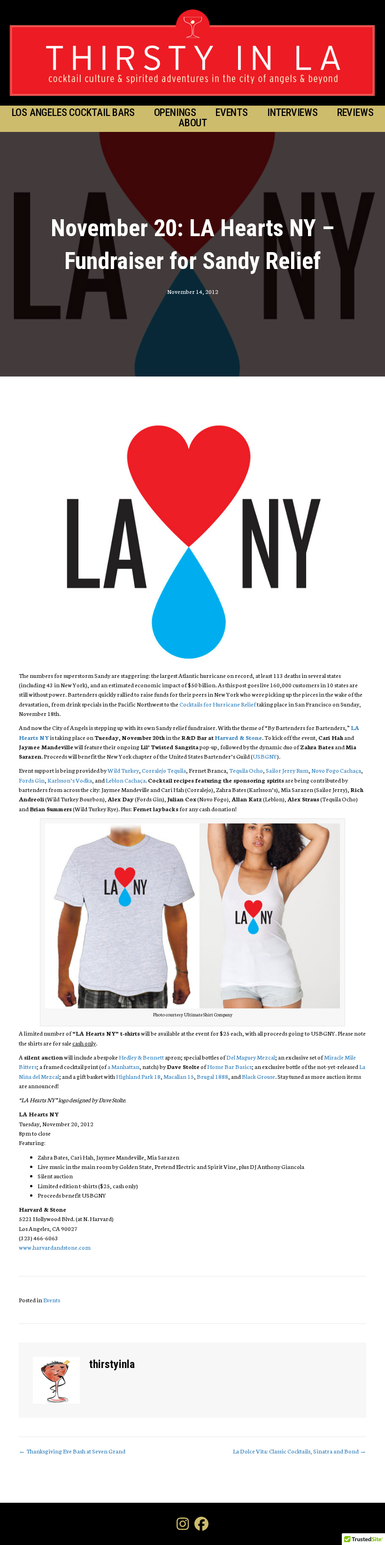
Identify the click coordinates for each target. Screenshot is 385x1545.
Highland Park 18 (138, 1076)
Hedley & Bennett (141, 1057)
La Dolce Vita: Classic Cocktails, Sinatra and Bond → (299, 1451)
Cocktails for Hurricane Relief (217, 704)
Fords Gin (32, 780)
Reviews (355, 113)
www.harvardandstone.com (55, 1247)
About (192, 123)
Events (232, 113)
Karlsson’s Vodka (69, 780)
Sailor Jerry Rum (287, 770)
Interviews (292, 113)
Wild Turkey (123, 770)
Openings (175, 113)
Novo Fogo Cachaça (336, 770)
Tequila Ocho (246, 770)
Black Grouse (258, 1076)
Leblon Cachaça (126, 780)
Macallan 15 (178, 1076)
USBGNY (265, 756)
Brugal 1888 (212, 1076)
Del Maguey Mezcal (250, 1057)
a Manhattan (123, 1066)
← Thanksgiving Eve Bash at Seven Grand (72, 1451)
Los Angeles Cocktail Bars (73, 113)
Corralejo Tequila (164, 770)
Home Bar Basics (229, 1066)
